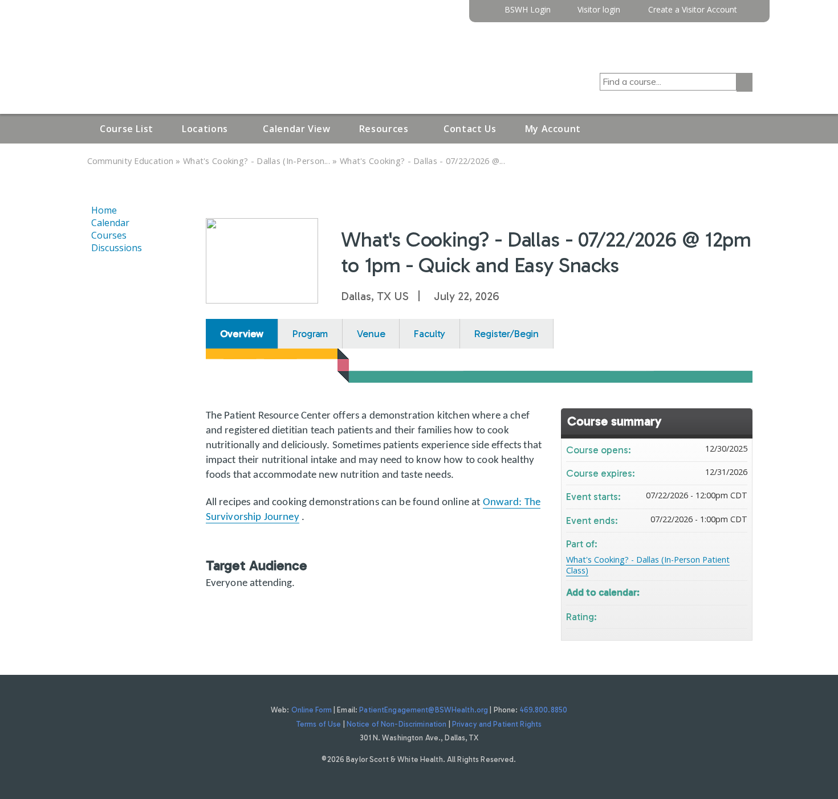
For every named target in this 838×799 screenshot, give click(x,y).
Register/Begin (506, 333)
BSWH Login (528, 10)
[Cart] (749, 14)
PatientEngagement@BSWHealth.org (423, 710)
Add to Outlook (738, 591)
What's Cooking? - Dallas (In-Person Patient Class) (648, 565)
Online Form (311, 710)
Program (310, 333)
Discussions (116, 247)
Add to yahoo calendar (708, 591)
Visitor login (598, 10)
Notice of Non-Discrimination (397, 724)
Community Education (130, 160)
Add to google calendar (693, 591)
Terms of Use (318, 724)
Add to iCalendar (723, 591)
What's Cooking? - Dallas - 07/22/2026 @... (422, 160)
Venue (371, 333)
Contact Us (470, 128)
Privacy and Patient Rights (497, 724)
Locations (205, 128)
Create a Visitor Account (692, 10)
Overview (242, 333)
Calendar (110, 222)
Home (104, 210)
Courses (109, 235)
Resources (384, 128)
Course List (126, 128)
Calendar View (296, 128)
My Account (553, 128)
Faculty (429, 333)
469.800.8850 (544, 710)
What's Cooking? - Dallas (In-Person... (256, 160)
